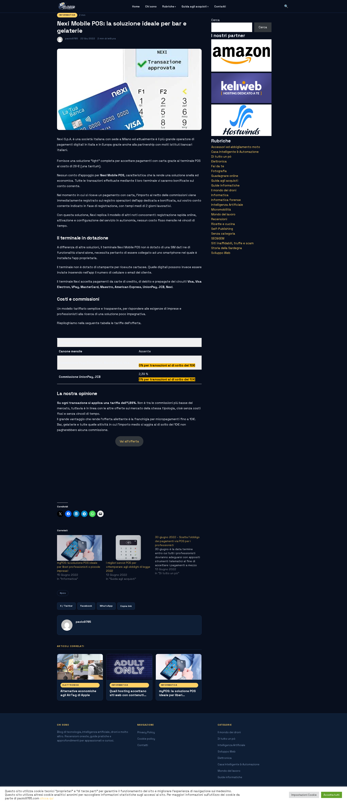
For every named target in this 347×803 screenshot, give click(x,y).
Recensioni (219, 219)
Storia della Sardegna (226, 248)
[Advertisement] (129, 474)
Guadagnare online (224, 176)
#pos (63, 592)
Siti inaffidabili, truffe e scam (232, 243)
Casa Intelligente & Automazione (235, 152)
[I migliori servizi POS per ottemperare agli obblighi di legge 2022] (128, 548)
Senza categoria (223, 233)
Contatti (220, 6)
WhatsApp (106, 605)
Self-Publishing (222, 229)
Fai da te (217, 166)
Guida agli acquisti (194, 6)
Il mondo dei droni (223, 190)
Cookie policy (146, 738)
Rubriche (168, 6)
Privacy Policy (146, 732)
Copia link (126, 606)
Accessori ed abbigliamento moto (235, 147)
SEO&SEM (217, 238)
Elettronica (70, 685)
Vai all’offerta (129, 441)
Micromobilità (221, 209)
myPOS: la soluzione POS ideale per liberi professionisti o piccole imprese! (78, 567)
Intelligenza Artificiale (227, 205)
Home (136, 6)
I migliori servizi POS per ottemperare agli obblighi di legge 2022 (128, 567)
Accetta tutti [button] (332, 795)
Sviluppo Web (220, 253)
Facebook (86, 605)
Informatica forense (226, 200)
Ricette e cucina (223, 224)
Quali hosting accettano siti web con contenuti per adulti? (128, 695)
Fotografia (219, 171)
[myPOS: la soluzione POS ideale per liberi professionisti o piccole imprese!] (79, 548)
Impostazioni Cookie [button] (304, 795)
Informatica (67, 15)
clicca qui (47, 798)
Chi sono (151, 6)
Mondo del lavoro (223, 214)
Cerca (215, 20)
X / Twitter (66, 605)
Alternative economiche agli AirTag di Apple (78, 693)
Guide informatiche (225, 185)
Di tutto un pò (221, 156)
